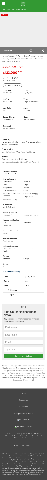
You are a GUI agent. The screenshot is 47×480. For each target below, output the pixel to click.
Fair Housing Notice (28, 437)
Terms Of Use (13, 434)
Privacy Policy (32, 434)
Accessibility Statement (20, 436)
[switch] (31, 50)
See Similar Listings (12, 85)
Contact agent (8, 50)
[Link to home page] (23, 3)
